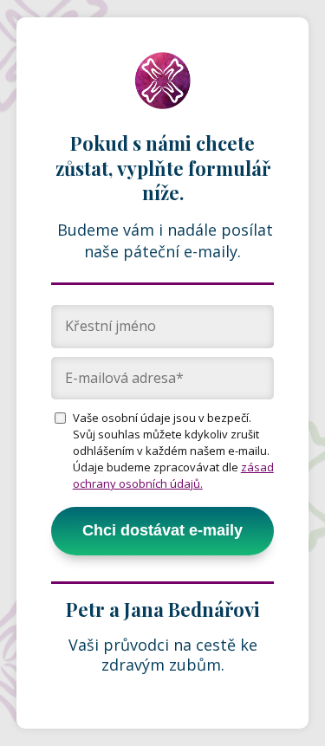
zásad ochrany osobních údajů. (173, 475)
